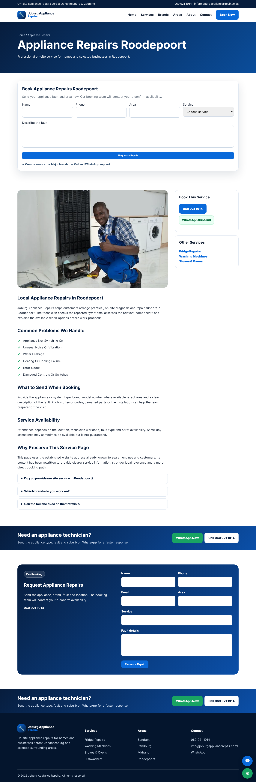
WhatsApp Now (187, 538)
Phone (80, 104)
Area (132, 104)
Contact (206, 15)
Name (26, 104)
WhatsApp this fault (196, 220)
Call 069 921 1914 (221, 538)
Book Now (227, 15)
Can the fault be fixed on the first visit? (52, 504)
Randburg (144, 746)
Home (132, 15)
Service (188, 104)
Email (125, 592)
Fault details (130, 630)
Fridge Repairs (190, 251)
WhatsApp (198, 752)
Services (147, 15)
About (190, 15)
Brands (163, 15)
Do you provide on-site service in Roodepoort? (58, 478)
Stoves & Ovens (191, 261)
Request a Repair (128, 155)
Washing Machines (193, 256)
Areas (177, 15)
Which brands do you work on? (47, 491)
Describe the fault (34, 123)
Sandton (144, 739)
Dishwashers (93, 759)
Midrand (143, 752)
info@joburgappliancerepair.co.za (216, 3)
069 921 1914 (183, 3)
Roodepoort (146, 759)
